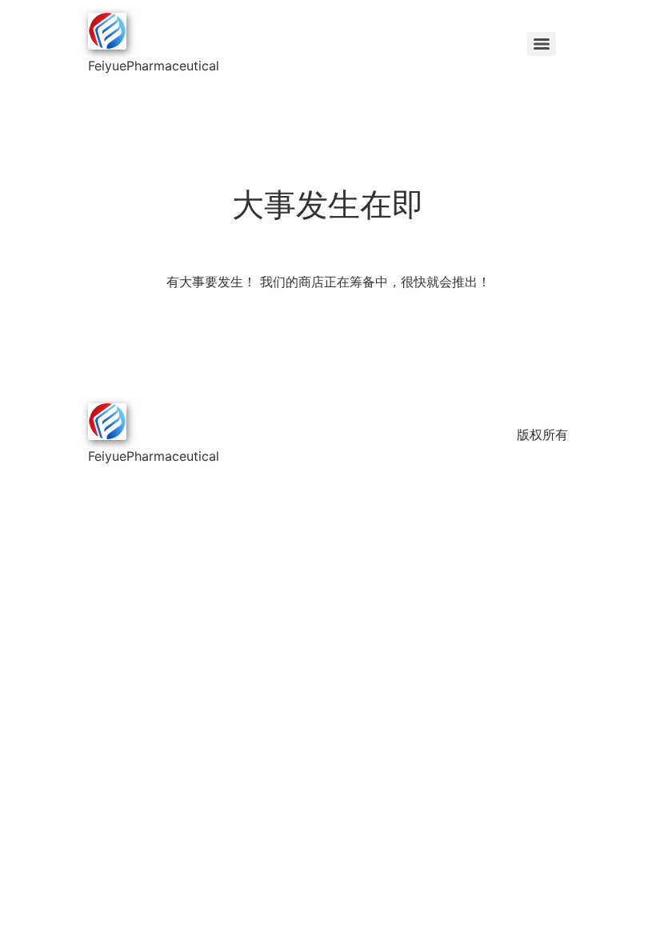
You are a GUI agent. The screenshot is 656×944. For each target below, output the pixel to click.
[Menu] (541, 44)
